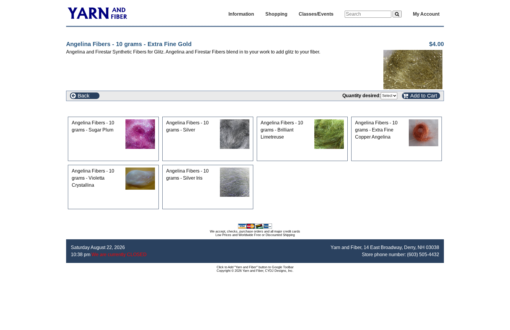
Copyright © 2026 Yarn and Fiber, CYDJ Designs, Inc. (255, 270)
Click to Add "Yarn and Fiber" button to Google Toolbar (255, 267)
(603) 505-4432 (423, 254)
